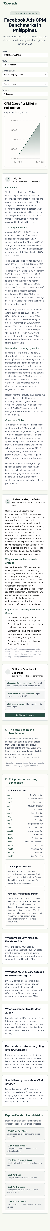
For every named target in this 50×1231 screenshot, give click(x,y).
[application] (25, 141)
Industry (5, 80)
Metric (4, 51)
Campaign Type (8, 71)
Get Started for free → (25, 715)
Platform (5, 61)
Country (5, 90)
